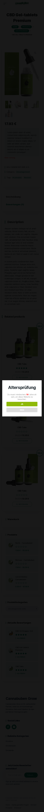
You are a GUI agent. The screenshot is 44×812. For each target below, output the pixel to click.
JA (22, 404)
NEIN (22, 410)
